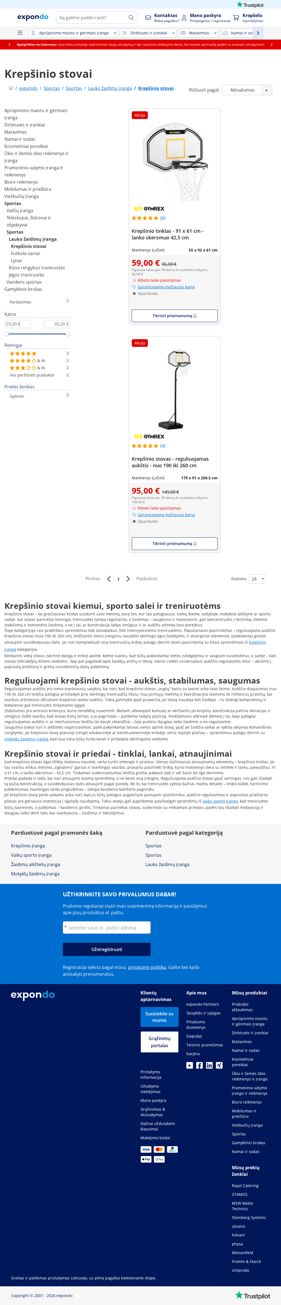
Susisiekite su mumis (159, 1017)
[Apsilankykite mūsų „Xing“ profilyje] (219, 1067)
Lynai (16, 261)
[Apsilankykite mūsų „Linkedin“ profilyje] (209, 1067)
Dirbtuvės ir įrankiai (24, 125)
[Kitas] (128, 579)
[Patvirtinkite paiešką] (131, 18)
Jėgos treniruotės (26, 275)
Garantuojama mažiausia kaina (166, 286)
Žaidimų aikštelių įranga (35, 864)
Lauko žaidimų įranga (33, 239)
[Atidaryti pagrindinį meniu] (20, 33)
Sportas (12, 203)
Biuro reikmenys (21, 182)
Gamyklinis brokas (23, 289)
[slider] (7, 334)
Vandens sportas (24, 282)
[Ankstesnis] (109, 579)
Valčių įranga (20, 211)
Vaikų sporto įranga (31, 855)
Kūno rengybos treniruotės (37, 268)
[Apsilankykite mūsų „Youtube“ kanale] (189, 1067)
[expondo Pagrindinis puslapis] (11, 88)
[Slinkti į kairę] (9, 44)
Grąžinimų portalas (159, 1042)
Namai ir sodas (19, 139)
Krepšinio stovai (28, 246)
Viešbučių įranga (21, 196)
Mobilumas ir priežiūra (27, 189)
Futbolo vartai (25, 253)
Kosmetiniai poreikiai (26, 146)
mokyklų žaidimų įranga (26, 739)
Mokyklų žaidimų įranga (35, 874)
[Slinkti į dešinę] (271, 44)
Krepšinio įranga (28, 846)
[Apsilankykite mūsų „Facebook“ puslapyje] (199, 1067)
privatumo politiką (147, 967)
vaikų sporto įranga (220, 801)
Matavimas (15, 132)
